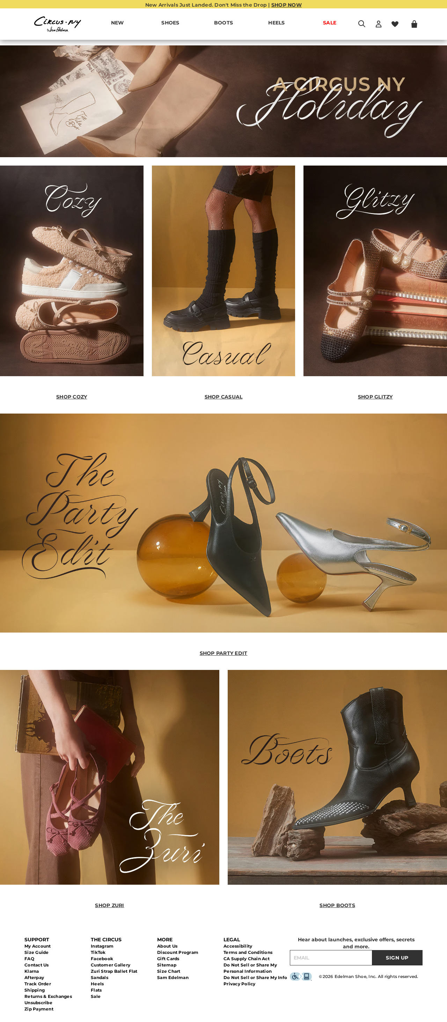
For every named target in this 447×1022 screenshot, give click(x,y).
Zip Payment (38, 1009)
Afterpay (34, 977)
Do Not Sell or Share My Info (255, 977)
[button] (182, 23)
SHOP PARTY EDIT (224, 653)
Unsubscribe (38, 1002)
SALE (329, 23)
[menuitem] (117, 24)
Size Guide (36, 952)
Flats (96, 990)
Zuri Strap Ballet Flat (114, 971)
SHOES (170, 23)
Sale (96, 996)
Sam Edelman (173, 977)
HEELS (276, 23)
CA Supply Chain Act (247, 958)
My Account (37, 946)
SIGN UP (397, 958)
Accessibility (238, 946)
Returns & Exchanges (48, 996)
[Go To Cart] (414, 24)
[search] (361, 27)
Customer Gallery (110, 965)
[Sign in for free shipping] (378, 24)
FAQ (29, 958)
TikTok (98, 952)
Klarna (31, 971)
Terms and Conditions (248, 952)
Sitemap (166, 965)
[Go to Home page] (57, 24)
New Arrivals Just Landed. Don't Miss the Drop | (223, 5)
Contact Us (36, 965)
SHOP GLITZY (375, 397)
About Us (167, 946)
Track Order (37, 983)
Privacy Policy (240, 983)
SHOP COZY (71, 397)
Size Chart (169, 971)
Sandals (99, 977)
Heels (97, 983)
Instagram (102, 946)
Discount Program (177, 952)
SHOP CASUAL (224, 397)
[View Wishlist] (395, 24)
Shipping (34, 990)
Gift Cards (168, 958)
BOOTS (223, 23)
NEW (117, 23)
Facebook (102, 958)
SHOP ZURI (109, 905)
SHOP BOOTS (337, 905)
